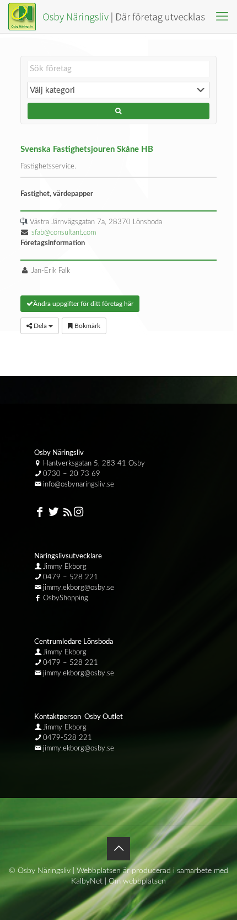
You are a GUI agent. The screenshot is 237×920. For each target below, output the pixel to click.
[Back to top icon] (118, 848)
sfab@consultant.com (63, 232)
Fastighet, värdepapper (56, 194)
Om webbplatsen (137, 881)
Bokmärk (86, 325)
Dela (40, 325)
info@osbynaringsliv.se (78, 484)
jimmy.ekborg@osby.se (78, 587)
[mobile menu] (222, 16)
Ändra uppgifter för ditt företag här (83, 303)
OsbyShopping (65, 598)
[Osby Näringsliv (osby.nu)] (111, 16)
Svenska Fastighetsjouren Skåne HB (86, 149)
